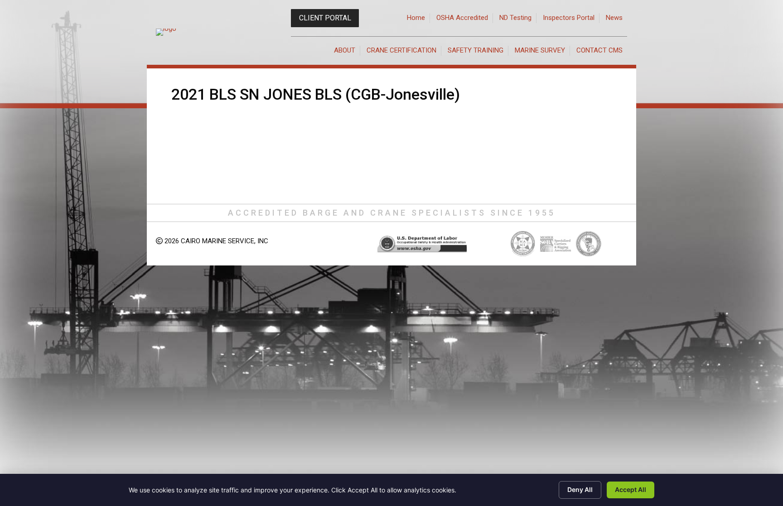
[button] (325, 18)
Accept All (630, 489)
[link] (416, 18)
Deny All (580, 489)
